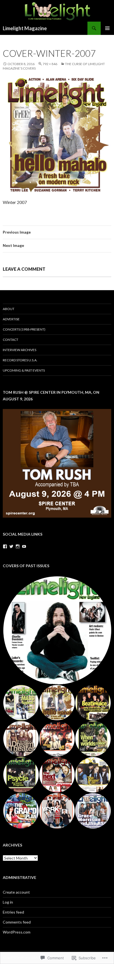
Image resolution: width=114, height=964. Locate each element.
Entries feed (13, 912)
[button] (57, 630)
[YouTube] (24, 546)
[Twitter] (11, 546)
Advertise (11, 319)
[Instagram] (17, 546)
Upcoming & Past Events (24, 370)
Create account (16, 892)
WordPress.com (16, 932)
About (8, 309)
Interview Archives (19, 350)
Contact (10, 339)
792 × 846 (50, 64)
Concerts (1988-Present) (24, 329)
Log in (8, 902)
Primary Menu (107, 28)
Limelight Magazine (25, 28)
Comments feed (17, 922)
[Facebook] (5, 546)
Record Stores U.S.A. (20, 360)
